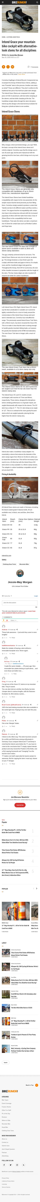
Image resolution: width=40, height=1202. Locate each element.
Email (8, 594)
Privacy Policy (17, 619)
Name (8, 603)
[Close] (33, 580)
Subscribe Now (20, 613)
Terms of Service (28, 619)
